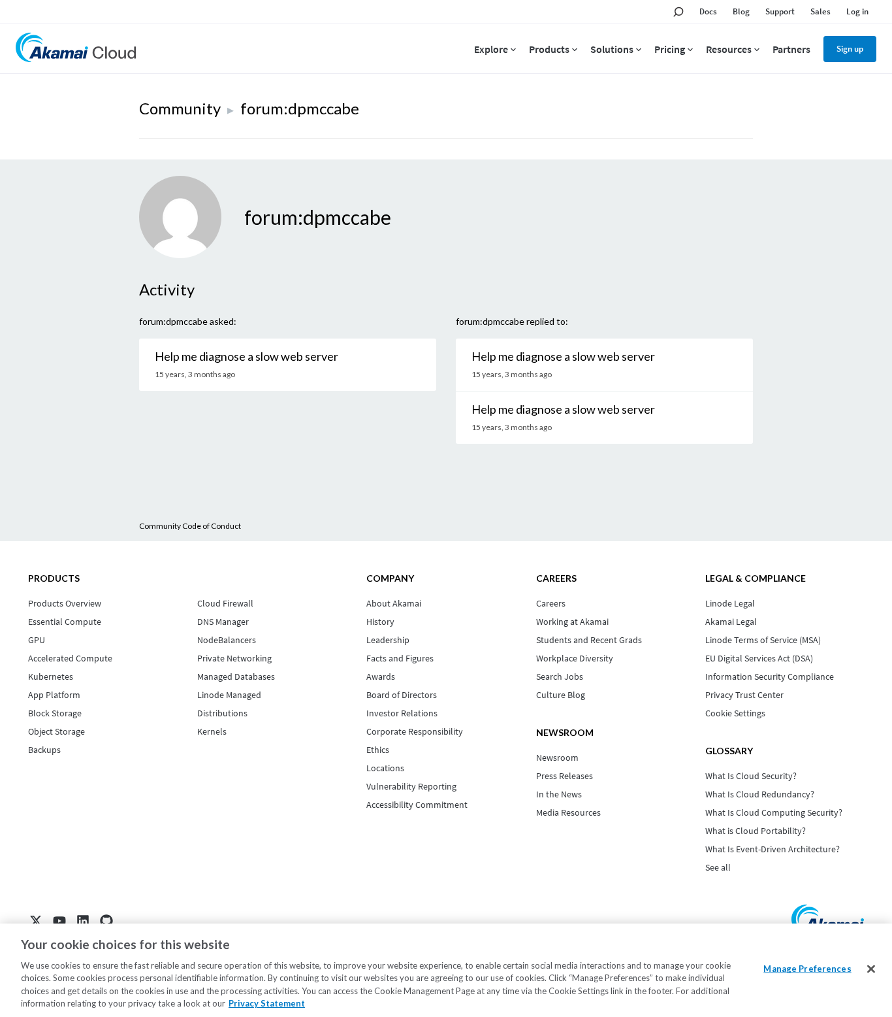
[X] (36, 921)
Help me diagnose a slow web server (246, 356)
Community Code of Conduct (190, 526)
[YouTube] (59, 921)
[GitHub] (106, 921)
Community (180, 108)
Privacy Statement (267, 1003)
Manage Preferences (807, 968)
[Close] (871, 969)
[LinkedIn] (83, 921)
